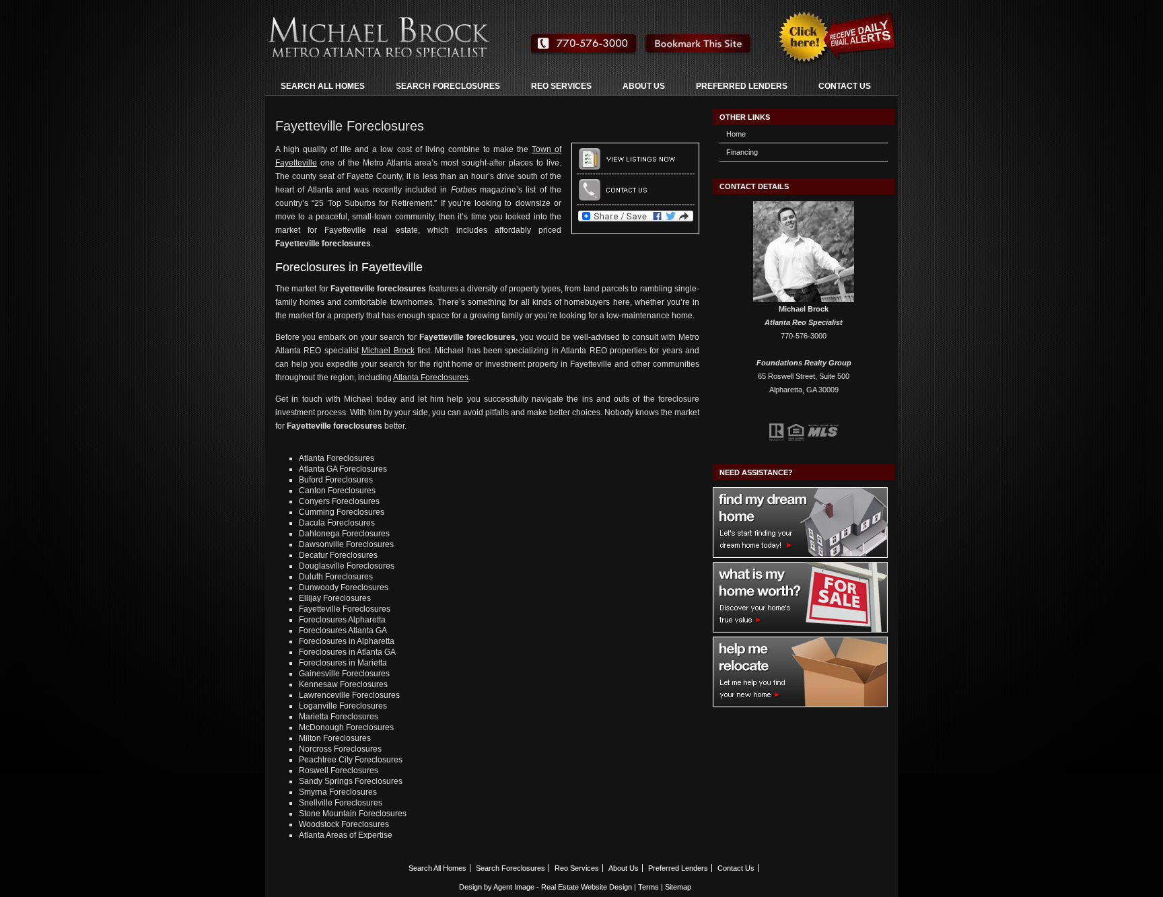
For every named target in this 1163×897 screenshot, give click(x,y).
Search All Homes (323, 86)
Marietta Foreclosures (338, 716)
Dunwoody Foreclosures (343, 587)
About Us (644, 86)
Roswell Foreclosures (338, 770)
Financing (742, 152)
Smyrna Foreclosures (338, 792)
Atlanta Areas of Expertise (345, 835)
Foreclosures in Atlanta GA (347, 652)
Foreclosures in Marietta (343, 663)
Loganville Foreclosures (343, 706)
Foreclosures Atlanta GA (343, 630)
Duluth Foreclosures (336, 576)
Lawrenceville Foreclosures (349, 695)
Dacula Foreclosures (337, 523)
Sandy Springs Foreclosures (350, 781)
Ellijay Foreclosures (335, 598)
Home (736, 134)
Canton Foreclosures (337, 490)
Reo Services (561, 86)
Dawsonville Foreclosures (346, 544)
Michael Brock (387, 350)
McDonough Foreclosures (346, 727)
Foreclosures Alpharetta (342, 619)
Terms (648, 887)
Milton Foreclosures (335, 738)
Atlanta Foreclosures (430, 377)
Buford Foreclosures (336, 480)
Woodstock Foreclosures (344, 824)
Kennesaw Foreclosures (343, 684)
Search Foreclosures (448, 86)
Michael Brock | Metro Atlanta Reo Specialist (433, 33)
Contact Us (844, 86)
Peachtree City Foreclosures (350, 759)
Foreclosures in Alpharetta (346, 641)
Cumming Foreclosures (341, 512)
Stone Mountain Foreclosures (353, 813)
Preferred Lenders (741, 86)
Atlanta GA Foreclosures (343, 469)
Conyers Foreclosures (339, 501)
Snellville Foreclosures (340, 803)
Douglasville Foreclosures (346, 566)
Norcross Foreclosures (340, 749)
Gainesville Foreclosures (344, 673)
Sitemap (678, 887)
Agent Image (513, 887)
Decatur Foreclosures (338, 555)
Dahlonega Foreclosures (344, 533)
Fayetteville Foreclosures (344, 609)
